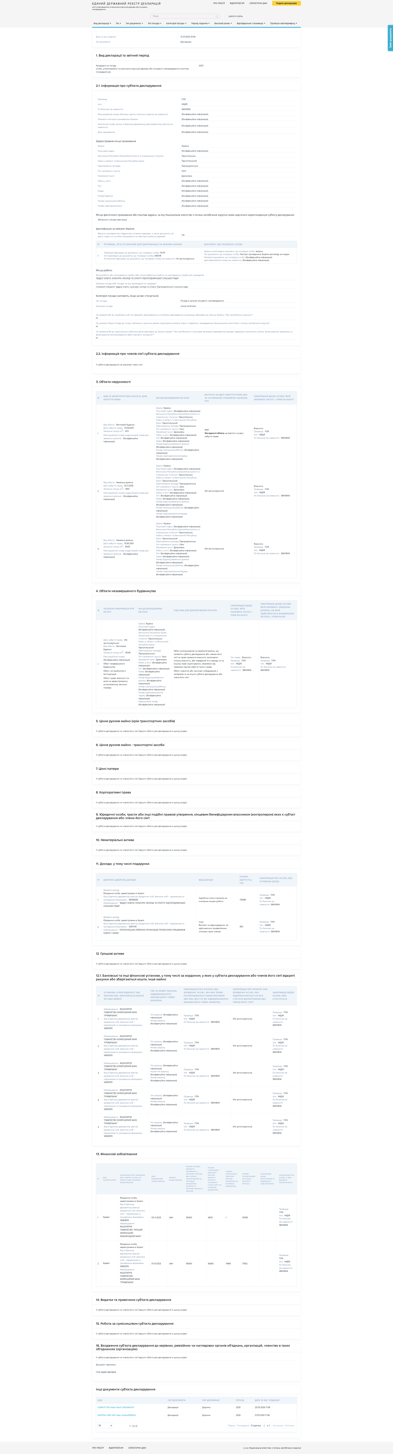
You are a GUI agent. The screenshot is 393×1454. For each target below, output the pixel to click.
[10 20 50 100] (105, 1425)
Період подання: (199, 23)
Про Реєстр (219, 3)
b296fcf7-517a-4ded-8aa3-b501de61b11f (116, 1407)
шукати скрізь (236, 16)
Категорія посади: (175, 23)
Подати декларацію (286, 3)
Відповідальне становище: (250, 23)
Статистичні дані (258, 3)
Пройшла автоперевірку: (282, 23)
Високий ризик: (222, 23)
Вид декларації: (101, 23)
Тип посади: (154, 23)
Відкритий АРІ (237, 3)
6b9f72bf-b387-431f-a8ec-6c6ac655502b (117, 1415)
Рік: (117, 23)
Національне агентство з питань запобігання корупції (275, 1448)
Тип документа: (133, 23)
